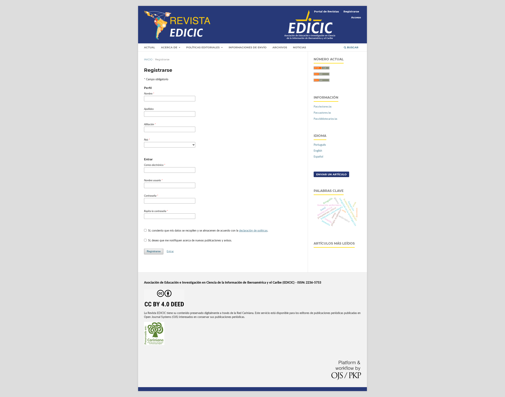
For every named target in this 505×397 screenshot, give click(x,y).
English (318, 150)
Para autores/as (322, 113)
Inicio (148, 59)
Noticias (299, 47)
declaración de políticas (253, 230)
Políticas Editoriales (203, 47)
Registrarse (351, 11)
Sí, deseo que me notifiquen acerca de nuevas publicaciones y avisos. (189, 240)
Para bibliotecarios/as (325, 119)
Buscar (352, 47)
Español (318, 156)
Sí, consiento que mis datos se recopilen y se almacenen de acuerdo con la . (207, 230)
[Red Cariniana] (154, 344)
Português (320, 145)
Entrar (170, 251)
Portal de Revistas (326, 11)
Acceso (356, 17)
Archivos (279, 47)
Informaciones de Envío (248, 47)
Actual (149, 47)
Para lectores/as (323, 107)
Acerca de (169, 47)
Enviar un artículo (331, 174)
